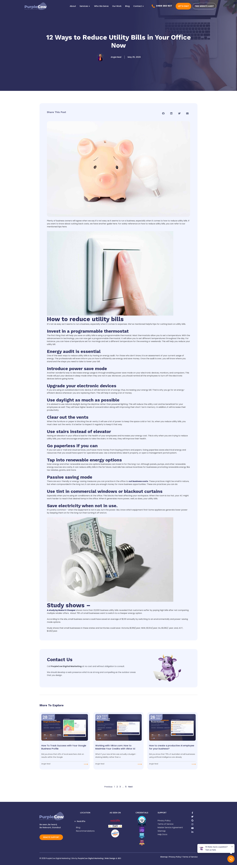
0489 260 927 (164, 5)
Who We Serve (101, 6)
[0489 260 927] (153, 6)
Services (84, 6)
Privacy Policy (175, 857)
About (73, 6)
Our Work (116, 6)
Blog (127, 6)
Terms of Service (190, 857)
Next (130, 786)
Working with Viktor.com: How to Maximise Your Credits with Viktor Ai (115, 747)
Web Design (110, 858)
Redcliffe (81, 821)
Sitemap (164, 857)
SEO (119, 858)
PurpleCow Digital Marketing (90, 858)
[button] (163, 113)
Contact (137, 6)
